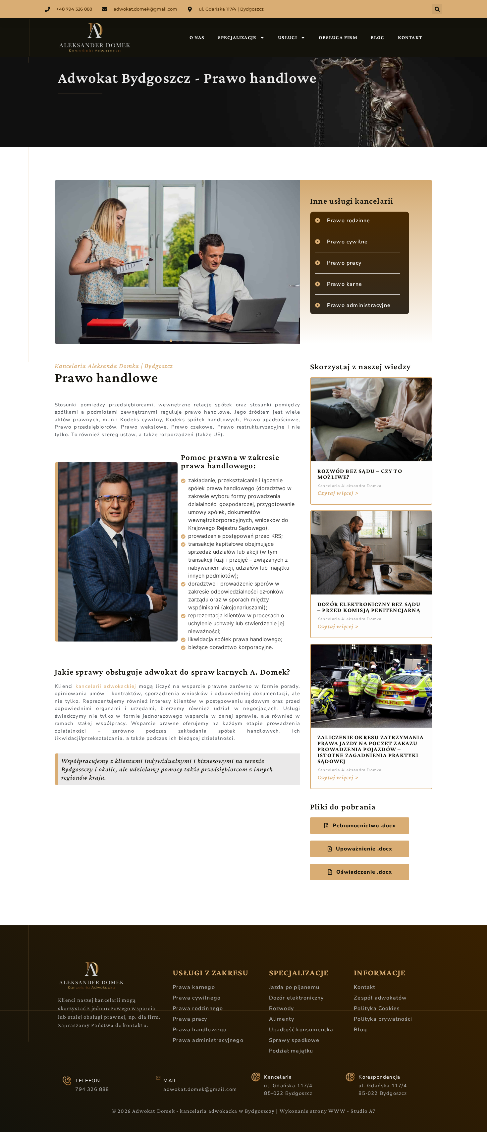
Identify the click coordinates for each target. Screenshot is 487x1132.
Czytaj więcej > (338, 492)
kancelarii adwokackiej (106, 686)
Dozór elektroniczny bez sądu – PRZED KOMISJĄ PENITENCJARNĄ (369, 607)
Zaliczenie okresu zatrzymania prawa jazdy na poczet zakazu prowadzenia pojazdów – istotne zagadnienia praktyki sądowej (370, 749)
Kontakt (410, 37)
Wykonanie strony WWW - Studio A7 (327, 1111)
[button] (437, 9)
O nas (197, 37)
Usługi (287, 37)
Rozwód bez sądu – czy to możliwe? (359, 474)
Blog (378, 37)
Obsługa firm (338, 37)
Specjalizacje (237, 37)
